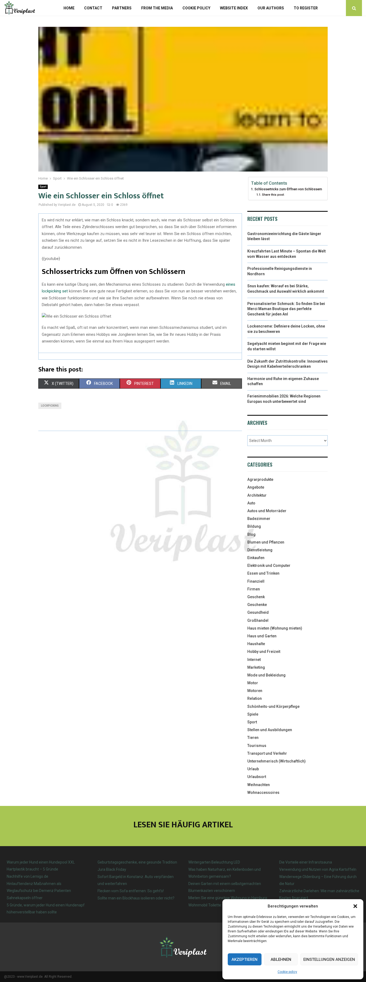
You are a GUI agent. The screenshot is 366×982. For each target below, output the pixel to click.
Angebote (255, 487)
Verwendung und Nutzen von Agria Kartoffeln (317, 869)
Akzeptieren (244, 959)
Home (69, 8)
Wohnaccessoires (263, 792)
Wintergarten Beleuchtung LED (214, 862)
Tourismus (256, 745)
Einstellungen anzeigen (329, 959)
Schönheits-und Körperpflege (273, 706)
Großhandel (257, 620)
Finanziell (255, 581)
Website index (234, 8)
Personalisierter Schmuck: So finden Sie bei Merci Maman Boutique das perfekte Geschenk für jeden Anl (286, 309)
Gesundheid (258, 612)
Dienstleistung (259, 550)
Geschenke (257, 604)
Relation (254, 698)
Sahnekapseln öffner (25, 898)
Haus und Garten (262, 636)
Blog (251, 534)
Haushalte (256, 644)
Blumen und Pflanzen (265, 542)
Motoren (254, 691)
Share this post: (273, 194)
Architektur (257, 495)
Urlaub (253, 769)
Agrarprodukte (260, 479)
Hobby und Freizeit (263, 651)
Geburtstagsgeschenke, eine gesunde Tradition (137, 862)
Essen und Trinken (263, 573)
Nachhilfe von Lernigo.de (27, 876)
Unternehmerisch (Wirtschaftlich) (276, 761)
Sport (43, 186)
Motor (252, 683)
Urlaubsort (256, 777)
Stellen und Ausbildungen (269, 730)
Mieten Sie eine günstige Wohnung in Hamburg (227, 898)
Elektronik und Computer (268, 565)
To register (306, 8)
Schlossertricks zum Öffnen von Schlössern (288, 189)
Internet (254, 659)
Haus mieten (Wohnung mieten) (274, 628)
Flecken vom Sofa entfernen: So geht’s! (131, 891)
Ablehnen (281, 959)
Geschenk (256, 597)
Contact (93, 8)
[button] (355, 906)
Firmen (253, 589)
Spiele (252, 714)
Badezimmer (258, 518)
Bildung (254, 526)
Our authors (270, 8)
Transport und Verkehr (267, 753)
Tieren (253, 737)
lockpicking (50, 405)
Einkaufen (255, 558)
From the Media (157, 8)
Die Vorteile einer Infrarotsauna (305, 862)
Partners (122, 8)
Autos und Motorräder (266, 511)
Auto (251, 503)
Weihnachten (258, 785)
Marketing (256, 667)
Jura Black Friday (112, 869)
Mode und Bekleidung (266, 675)
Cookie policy (287, 972)
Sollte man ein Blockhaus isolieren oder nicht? (136, 898)
